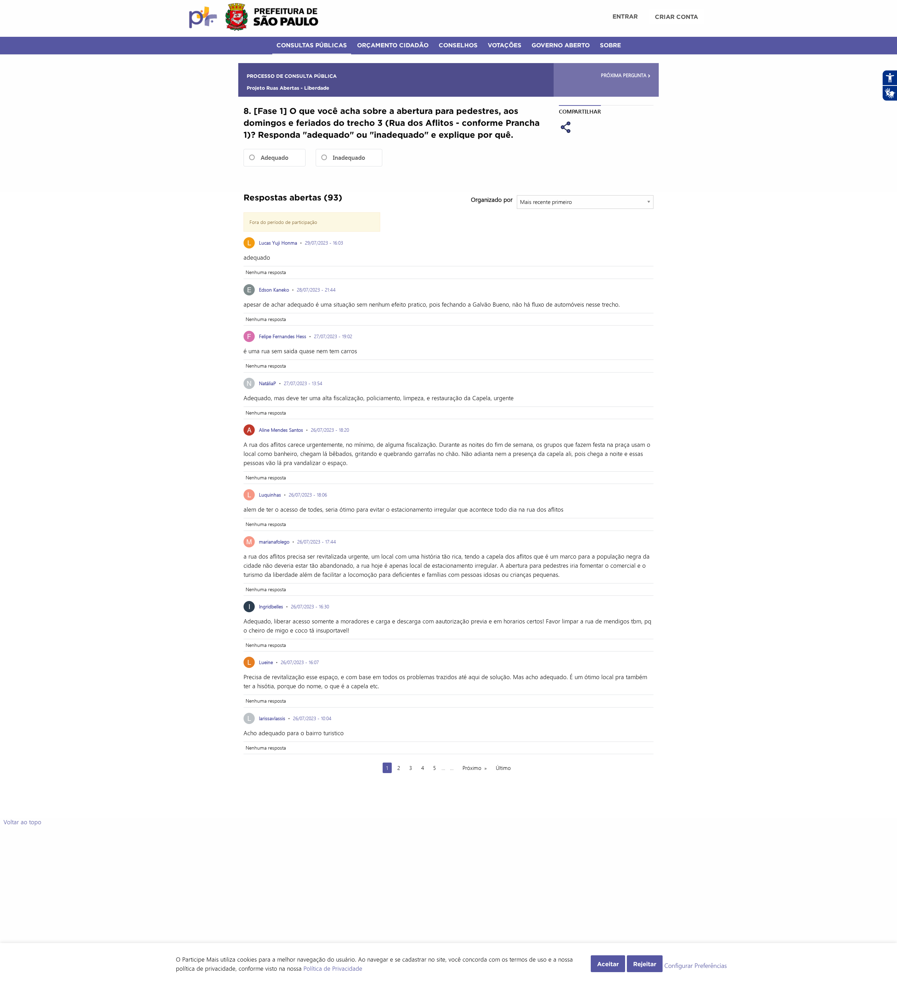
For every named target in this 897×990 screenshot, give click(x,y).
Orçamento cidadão (393, 45)
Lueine (266, 662)
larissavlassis (272, 718)
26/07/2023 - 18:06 (308, 494)
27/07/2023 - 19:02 (333, 336)
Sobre (610, 45)
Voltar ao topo (22, 822)
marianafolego (274, 541)
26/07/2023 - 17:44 (316, 541)
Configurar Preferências (695, 966)
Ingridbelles (271, 606)
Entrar (625, 16)
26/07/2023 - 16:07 (300, 662)
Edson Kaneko (274, 289)
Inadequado (349, 157)
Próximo (472, 767)
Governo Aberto (561, 45)
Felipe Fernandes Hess (282, 336)
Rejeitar (644, 964)
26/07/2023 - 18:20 (330, 429)
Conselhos (458, 45)
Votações (504, 45)
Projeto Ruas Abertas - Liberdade (288, 88)
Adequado (274, 157)
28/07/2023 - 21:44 (316, 289)
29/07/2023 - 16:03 (324, 242)
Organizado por (492, 199)
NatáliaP (267, 383)
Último (503, 767)
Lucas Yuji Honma (278, 242)
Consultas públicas (311, 45)
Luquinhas (270, 494)
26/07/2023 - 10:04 (312, 718)
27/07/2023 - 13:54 (303, 383)
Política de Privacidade (332, 968)
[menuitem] (625, 17)
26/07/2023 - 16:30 (310, 606)
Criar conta (676, 16)
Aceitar (608, 964)
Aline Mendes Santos (281, 429)
